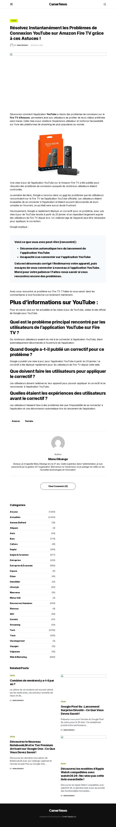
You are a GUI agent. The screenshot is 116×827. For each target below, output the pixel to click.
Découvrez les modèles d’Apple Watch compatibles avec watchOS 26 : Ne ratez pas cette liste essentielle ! (82, 774)
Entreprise (15, 560)
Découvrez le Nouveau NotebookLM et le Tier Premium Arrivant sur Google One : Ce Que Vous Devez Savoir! (32, 747)
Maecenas (15, 592)
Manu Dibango (58, 459)
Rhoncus (14, 608)
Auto (12, 533)
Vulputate (15, 651)
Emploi (13, 549)
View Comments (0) (58, 486)
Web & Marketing (18, 657)
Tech (13, 21)
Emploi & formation (19, 555)
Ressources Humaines (21, 603)
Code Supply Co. (69, 817)
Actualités (15, 517)
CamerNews (58, 4)
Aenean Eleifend (18, 522)
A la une (14, 512)
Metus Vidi (15, 598)
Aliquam (14, 528)
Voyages (14, 646)
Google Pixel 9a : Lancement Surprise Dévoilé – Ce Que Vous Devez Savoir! (82, 710)
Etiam (12, 576)
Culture (14, 544)
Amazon (16, 421)
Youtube (29, 421)
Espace (13, 571)
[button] (11, 4)
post (65, 195)
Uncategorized (17, 641)
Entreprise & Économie (21, 565)
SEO (12, 614)
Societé (14, 619)
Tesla (12, 635)
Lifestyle (14, 587)
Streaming (15, 625)
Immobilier (15, 581)
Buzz (12, 538)
